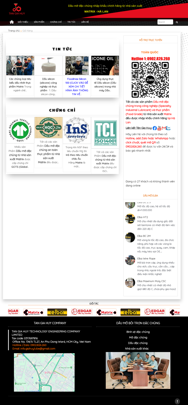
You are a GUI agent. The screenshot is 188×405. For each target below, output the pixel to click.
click (128, 142)
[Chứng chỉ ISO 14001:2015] (105, 132)
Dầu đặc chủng (138, 343)
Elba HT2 (142, 206)
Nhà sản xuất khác (137, 348)
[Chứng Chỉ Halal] (49, 127)
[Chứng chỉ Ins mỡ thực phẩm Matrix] (77, 129)
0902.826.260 (134, 146)
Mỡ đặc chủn (137, 337)
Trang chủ (14, 30)
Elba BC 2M (144, 225)
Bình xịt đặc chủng (138, 332)
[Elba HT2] (130, 208)
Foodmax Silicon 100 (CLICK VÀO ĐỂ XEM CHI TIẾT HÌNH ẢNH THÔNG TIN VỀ (77, 86)
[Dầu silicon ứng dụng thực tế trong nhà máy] (105, 65)
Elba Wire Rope (146, 247)
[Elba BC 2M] (130, 227)
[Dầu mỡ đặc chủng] (149, 348)
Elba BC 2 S (144, 285)
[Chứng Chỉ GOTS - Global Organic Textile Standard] (20, 129)
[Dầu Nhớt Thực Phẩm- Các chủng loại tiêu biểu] (20, 65)
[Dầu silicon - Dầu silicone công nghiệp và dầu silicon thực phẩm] (49, 65)
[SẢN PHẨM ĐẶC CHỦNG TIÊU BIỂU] (12, 21)
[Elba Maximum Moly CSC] (130, 272)
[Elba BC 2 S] (130, 287)
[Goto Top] (177, 401)
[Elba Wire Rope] (130, 249)
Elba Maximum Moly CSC (151, 270)
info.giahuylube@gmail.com (38, 348)
